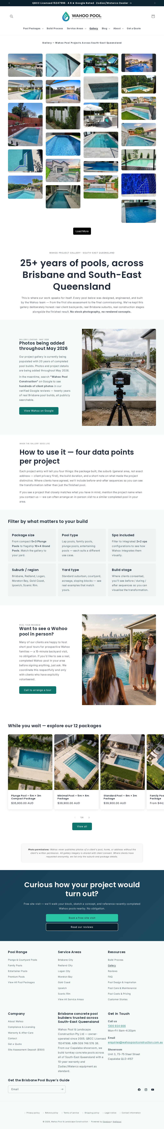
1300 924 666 (117, 1025)
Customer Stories (117, 999)
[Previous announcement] (9, 3)
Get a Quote (15, 1044)
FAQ (110, 976)
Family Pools (15, 965)
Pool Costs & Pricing (119, 993)
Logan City (64, 971)
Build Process (115, 959)
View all (82, 826)
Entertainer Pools (17, 971)
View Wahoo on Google (39, 410)
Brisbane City (65, 959)
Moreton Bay (65, 976)
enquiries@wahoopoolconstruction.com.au (135, 1042)
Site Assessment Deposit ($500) (26, 1049)
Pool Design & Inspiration (122, 982)
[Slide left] (74, 817)
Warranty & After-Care (20, 1032)
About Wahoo (15, 1021)
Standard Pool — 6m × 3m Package (120, 797)
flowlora (107, 1121)
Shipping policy (92, 1113)
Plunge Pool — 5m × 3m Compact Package (26, 797)
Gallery (112, 965)
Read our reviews (82, 927)
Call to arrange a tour (37, 690)
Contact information (131, 1113)
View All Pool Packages (21, 982)
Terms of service (71, 1113)
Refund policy (51, 1113)
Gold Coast (64, 982)
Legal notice (110, 1113)
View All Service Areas (71, 999)
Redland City (65, 965)
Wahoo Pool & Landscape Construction (69, 1121)
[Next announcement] (154, 3)
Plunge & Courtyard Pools (22, 959)
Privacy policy (33, 1113)
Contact (12, 1038)
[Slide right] (89, 817)
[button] (11, 16)
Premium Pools (16, 976)
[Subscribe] (62, 1089)
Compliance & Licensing (21, 1027)
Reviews (112, 971)
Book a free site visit (82, 917)
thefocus (117, 1121)
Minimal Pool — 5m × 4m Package (73, 797)
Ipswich (62, 988)
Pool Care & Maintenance (122, 988)
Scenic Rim (64, 993)
